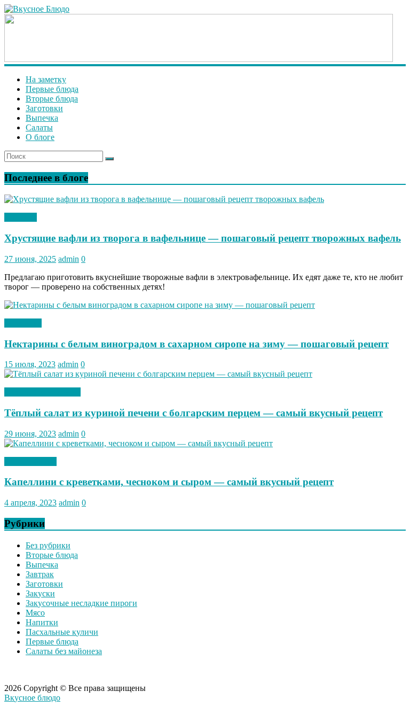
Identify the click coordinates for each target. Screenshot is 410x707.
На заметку (46, 79)
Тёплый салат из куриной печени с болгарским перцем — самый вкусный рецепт (193, 412)
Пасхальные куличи (62, 631)
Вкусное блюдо (32, 697)
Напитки (42, 622)
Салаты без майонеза (42, 392)
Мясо (35, 612)
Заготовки (44, 108)
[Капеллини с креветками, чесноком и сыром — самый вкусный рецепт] (138, 443)
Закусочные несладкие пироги (81, 603)
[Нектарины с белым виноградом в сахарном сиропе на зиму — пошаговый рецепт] (159, 304)
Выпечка (42, 117)
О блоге (40, 137)
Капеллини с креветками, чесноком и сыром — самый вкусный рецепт (169, 481)
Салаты (39, 127)
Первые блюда (52, 89)
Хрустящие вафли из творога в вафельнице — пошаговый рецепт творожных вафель (202, 238)
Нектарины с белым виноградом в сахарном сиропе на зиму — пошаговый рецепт (196, 343)
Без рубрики (48, 545)
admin (68, 258)
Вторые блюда (52, 98)
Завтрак (40, 574)
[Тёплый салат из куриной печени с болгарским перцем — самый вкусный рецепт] (158, 373)
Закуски (40, 593)
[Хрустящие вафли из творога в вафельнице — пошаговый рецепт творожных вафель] (164, 199)
